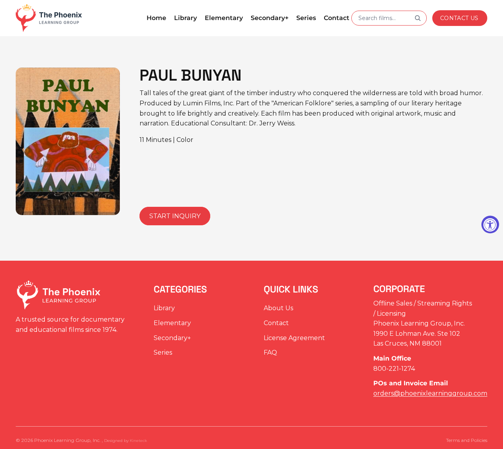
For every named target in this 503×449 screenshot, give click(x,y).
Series (163, 353)
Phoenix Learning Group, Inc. (68, 440)
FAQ (270, 353)
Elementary (172, 323)
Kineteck (138, 440)
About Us (278, 308)
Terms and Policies (466, 440)
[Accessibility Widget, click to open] (490, 225)
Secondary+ (172, 338)
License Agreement (294, 338)
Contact (276, 323)
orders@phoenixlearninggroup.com (430, 393)
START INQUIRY (174, 216)
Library (164, 308)
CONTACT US (459, 18)
